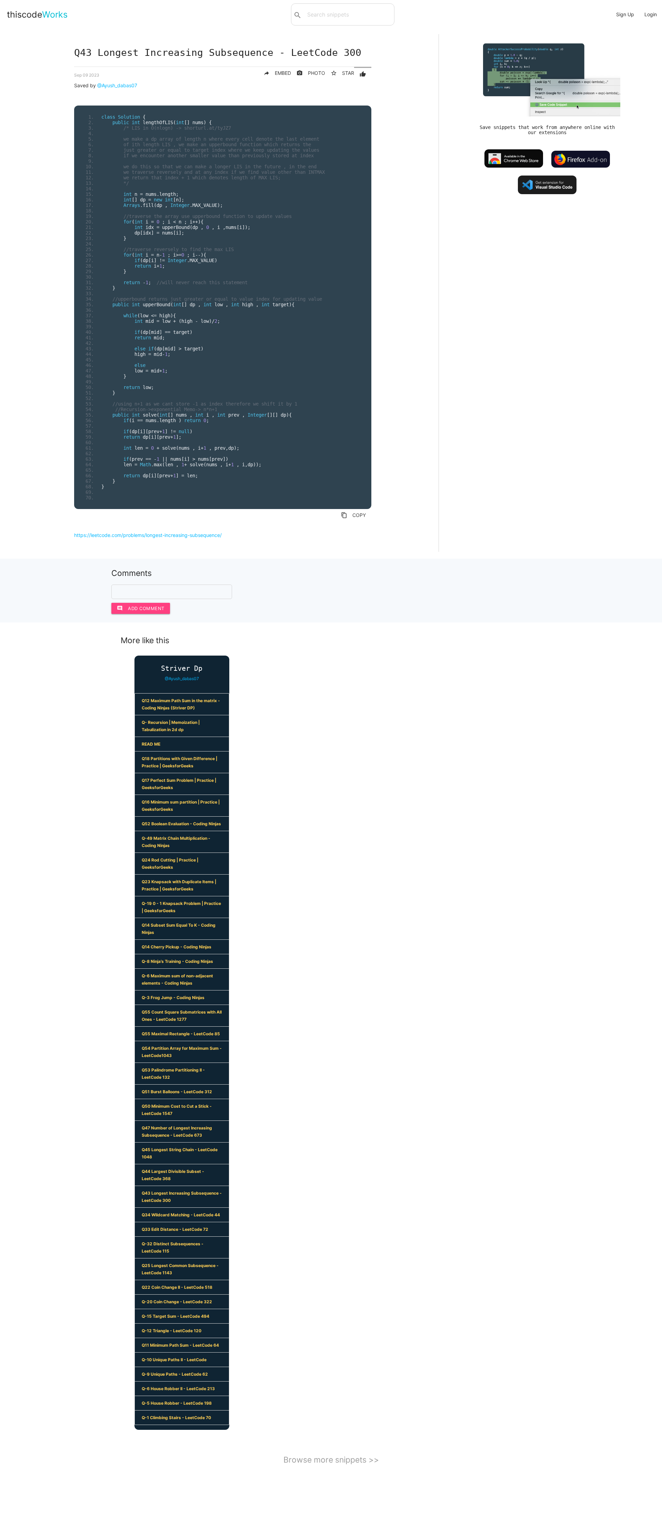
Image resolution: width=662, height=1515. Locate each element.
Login (650, 14)
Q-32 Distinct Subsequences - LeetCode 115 (172, 1247)
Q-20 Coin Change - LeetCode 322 (177, 1301)
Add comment (140, 608)
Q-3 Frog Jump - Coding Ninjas (173, 997)
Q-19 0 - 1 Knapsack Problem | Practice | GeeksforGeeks (181, 907)
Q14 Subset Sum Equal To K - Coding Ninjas (178, 929)
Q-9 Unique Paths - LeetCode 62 (175, 1374)
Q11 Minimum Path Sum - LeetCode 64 (180, 1345)
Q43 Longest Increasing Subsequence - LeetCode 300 (182, 1196)
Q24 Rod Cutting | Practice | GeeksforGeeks (170, 863)
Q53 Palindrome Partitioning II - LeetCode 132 (173, 1073)
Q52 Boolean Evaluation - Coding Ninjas (181, 823)
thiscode (37, 14)
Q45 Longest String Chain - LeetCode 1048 (180, 1153)
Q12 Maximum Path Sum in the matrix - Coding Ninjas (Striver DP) (181, 704)
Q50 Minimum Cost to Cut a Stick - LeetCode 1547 (177, 1110)
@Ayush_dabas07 (117, 85)
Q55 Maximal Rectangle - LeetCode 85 (181, 1033)
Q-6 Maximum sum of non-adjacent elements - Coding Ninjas (177, 979)
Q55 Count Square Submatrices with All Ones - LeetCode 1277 (182, 1015)
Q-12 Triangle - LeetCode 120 (171, 1330)
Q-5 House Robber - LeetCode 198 (177, 1403)
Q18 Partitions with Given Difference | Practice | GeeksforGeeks (179, 762)
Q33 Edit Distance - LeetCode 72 (175, 1229)
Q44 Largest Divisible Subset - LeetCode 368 (173, 1175)
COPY (353, 515)
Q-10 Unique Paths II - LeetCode (174, 1359)
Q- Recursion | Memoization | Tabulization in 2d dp (171, 726)
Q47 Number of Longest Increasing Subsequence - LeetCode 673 (177, 1131)
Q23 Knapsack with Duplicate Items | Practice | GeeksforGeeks (179, 885)
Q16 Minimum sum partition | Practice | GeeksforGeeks (181, 805)
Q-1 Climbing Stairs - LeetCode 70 (176, 1417)
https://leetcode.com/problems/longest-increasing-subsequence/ (148, 535)
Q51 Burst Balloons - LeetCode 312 (177, 1091)
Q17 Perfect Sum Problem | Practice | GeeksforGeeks (179, 784)
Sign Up (625, 14)
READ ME (151, 744)
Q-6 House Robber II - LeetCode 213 (178, 1388)
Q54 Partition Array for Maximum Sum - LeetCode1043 (182, 1052)
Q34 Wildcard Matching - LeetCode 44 (181, 1214)
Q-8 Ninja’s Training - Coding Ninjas (177, 961)
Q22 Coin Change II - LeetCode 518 (177, 1287)
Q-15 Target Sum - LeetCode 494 (175, 1316)
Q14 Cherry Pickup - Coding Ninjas (176, 946)
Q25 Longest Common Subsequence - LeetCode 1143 (180, 1269)
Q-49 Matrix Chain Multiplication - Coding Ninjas (176, 842)
